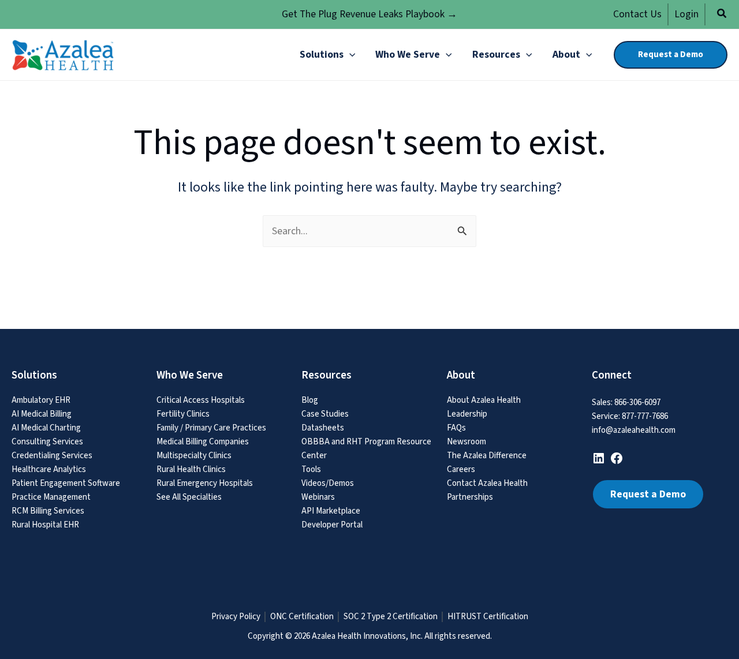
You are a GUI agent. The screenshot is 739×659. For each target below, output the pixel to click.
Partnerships (470, 497)
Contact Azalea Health (487, 483)
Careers (461, 469)
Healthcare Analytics (49, 469)
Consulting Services (47, 442)
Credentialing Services (52, 456)
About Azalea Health (484, 400)
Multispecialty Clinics (194, 456)
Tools (311, 469)
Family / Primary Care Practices (211, 428)
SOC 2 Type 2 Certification (391, 617)
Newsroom (466, 442)
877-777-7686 (645, 416)
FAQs (456, 428)
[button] (722, 15)
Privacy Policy (235, 617)
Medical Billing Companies (202, 442)
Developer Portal (332, 525)
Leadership (467, 414)
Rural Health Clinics (191, 469)
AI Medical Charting (46, 428)
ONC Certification (302, 617)
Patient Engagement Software (66, 483)
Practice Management (51, 497)
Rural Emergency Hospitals (204, 483)
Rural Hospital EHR (45, 525)
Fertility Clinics (183, 414)
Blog (309, 400)
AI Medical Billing (42, 414)
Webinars (318, 497)
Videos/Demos (327, 483)
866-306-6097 (637, 402)
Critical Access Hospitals (200, 400)
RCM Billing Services (48, 511)
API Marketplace (330, 511)
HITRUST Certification (487, 617)
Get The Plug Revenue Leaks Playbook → (369, 14)
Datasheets (322, 428)
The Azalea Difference (487, 456)
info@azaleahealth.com (633, 430)
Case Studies (325, 414)
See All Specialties (189, 497)
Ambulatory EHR (41, 400)
